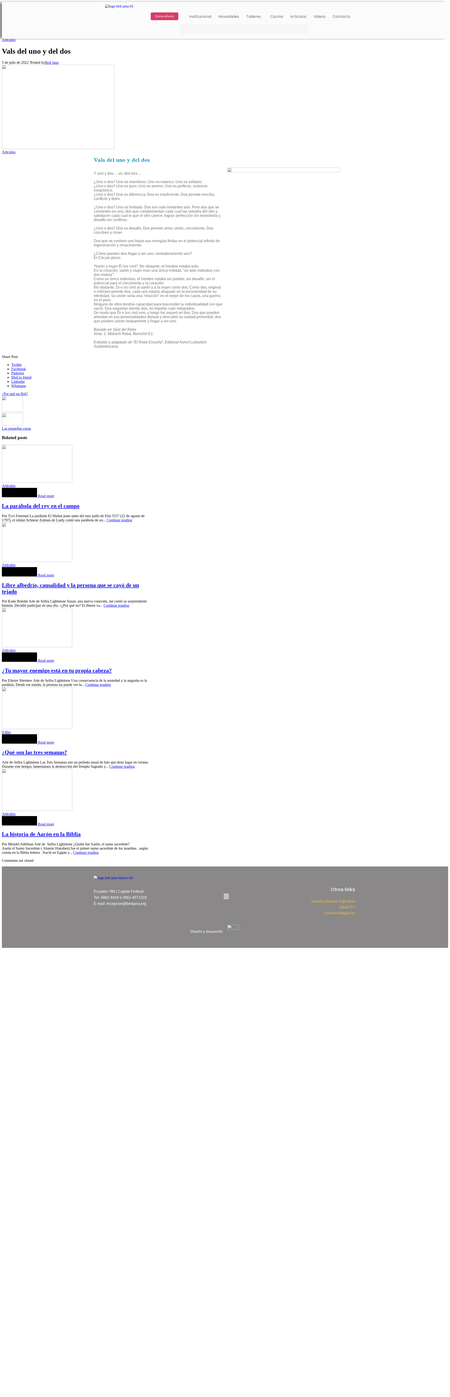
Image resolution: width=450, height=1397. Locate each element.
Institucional (200, 16)
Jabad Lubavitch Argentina (333, 901)
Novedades (228, 16)
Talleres (253, 16)
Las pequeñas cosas (16, 428)
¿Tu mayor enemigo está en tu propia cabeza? (57, 670)
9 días (6, 732)
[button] (255, 16)
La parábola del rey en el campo (40, 506)
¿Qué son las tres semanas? (34, 752)
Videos (319, 16)
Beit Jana (52, 62)
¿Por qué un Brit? (15, 394)
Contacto (341, 16)
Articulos (298, 16)
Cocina (276, 16)
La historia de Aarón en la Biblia (41, 834)
